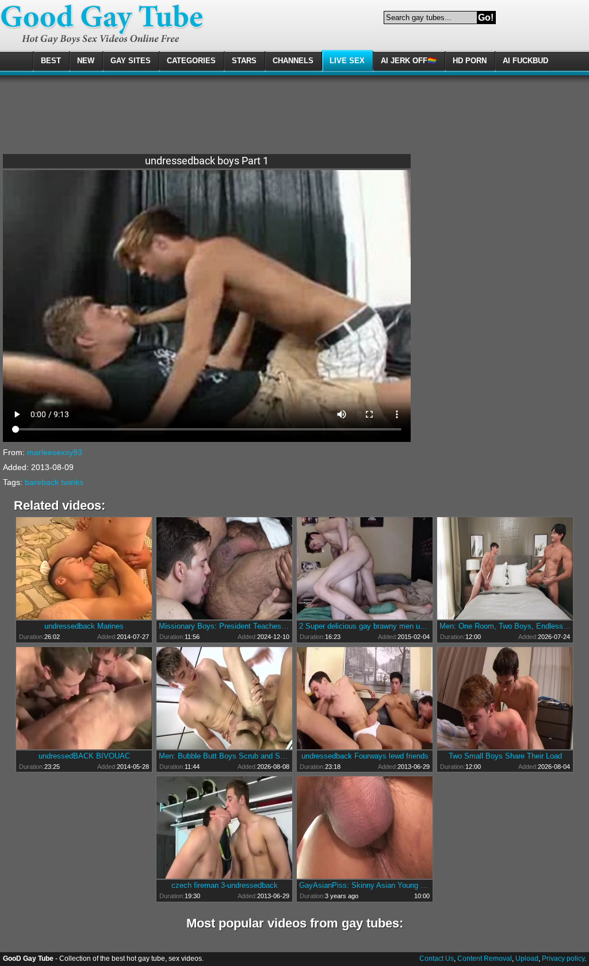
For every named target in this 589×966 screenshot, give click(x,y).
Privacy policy (563, 959)
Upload (526, 959)
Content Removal (484, 959)
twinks (72, 482)
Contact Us (436, 959)
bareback (42, 482)
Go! (486, 17)
